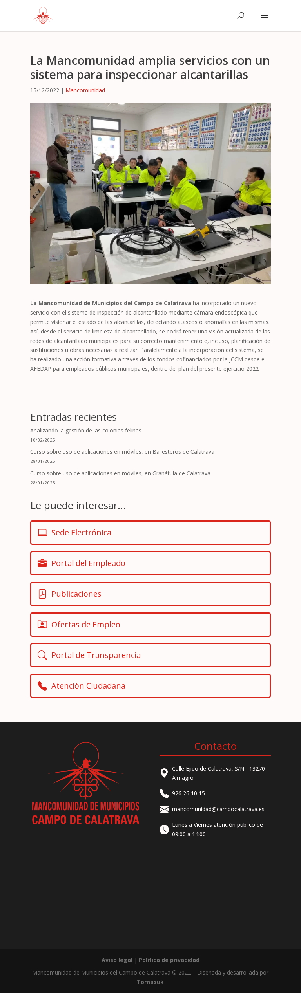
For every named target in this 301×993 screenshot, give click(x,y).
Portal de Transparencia (96, 655)
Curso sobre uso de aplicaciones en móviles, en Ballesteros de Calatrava (122, 451)
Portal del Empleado (88, 563)
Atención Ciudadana (88, 685)
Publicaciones (76, 593)
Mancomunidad (85, 90)
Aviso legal (117, 960)
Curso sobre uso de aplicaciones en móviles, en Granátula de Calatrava (120, 473)
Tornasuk (150, 982)
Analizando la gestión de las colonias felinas (85, 430)
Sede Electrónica (81, 532)
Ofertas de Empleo (85, 624)
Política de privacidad (169, 960)
